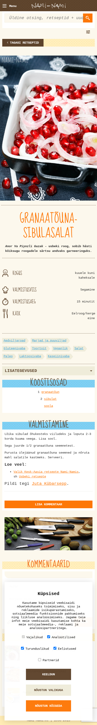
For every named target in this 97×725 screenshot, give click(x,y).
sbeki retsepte (33, 476)
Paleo (8, 356)
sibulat (50, 399)
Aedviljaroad (14, 340)
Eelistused (67, 649)
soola (48, 406)
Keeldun (48, 674)
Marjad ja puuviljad (49, 340)
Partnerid (51, 660)
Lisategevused (21, 371)
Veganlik (60, 348)
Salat (78, 348)
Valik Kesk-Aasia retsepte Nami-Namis (46, 472)
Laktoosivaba (30, 356)
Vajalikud (34, 637)
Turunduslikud (37, 649)
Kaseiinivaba (58, 356)
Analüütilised (63, 637)
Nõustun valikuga (48, 690)
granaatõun (50, 392)
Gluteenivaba (14, 348)
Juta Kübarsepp (49, 483)
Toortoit (39, 348)
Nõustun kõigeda (48, 706)
